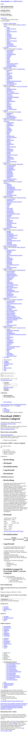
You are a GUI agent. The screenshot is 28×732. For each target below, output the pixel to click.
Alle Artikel (6, 357)
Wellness (9, 177)
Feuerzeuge (9, 90)
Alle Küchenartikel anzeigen (13, 346)
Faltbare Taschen (11, 276)
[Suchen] (15, 373)
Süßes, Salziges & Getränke (10, 246)
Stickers (8, 105)
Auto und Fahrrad (11, 199)
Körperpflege (7, 162)
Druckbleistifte (10, 234)
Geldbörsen (9, 129)
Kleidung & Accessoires (9, 118)
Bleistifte (9, 231)
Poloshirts (9, 142)
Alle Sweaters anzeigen (12, 154)
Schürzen (6, 639)
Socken (8, 148)
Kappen (8, 138)
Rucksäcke (9, 293)
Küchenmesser (10, 339)
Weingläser (9, 36)
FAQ (5, 370)
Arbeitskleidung (10, 122)
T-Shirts (8, 156)
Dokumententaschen (11, 274)
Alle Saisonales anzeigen (12, 63)
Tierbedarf (9, 224)
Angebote (6, 361)
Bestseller (6, 365)
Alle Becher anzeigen (12, 31)
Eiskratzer (9, 184)
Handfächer (9, 130)
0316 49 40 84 (4, 405)
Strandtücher (10, 221)
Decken (8, 329)
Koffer (8, 280)
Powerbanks (9, 322)
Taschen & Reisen (8, 268)
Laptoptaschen (10, 283)
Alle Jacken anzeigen (12, 137)
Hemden (9, 132)
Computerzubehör (11, 301)
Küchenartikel (10, 337)
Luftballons (9, 98)
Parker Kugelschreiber (12, 238)
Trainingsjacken (10, 158)
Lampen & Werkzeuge (9, 180)
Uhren (8, 352)
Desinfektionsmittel (11, 165)
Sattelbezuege (10, 200)
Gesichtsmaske (10, 168)
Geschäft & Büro (8, 67)
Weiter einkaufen (8, 402)
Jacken (8, 134)
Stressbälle (9, 106)
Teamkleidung (10, 157)
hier (23, 728)
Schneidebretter (10, 342)
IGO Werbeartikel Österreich (10, 662)
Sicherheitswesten (11, 188)
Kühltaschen (9, 282)
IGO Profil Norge (11, 678)
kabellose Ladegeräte (12, 315)
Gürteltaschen (10, 278)
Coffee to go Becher (11, 28)
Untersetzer (9, 353)
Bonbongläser (10, 259)
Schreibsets (9, 242)
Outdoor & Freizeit (8, 196)
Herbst (8, 58)
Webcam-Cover (10, 302)
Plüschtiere (9, 99)
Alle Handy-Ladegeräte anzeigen (14, 318)
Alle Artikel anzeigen (12, 46)
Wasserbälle (9, 225)
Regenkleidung (10, 144)
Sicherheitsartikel (11, 187)
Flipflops (9, 128)
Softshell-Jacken (10, 136)
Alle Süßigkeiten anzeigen (13, 264)
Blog (5, 369)
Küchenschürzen (10, 347)
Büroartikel (9, 70)
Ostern (8, 59)
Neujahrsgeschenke (11, 54)
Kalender (6, 110)
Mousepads (9, 75)
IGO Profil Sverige (11, 667)
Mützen (8, 141)
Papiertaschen (10, 286)
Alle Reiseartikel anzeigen (13, 291)
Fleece (8, 126)
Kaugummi (9, 260)
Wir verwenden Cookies (6, 730)
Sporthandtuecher (11, 333)
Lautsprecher (10, 321)
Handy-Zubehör (10, 311)
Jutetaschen (9, 279)
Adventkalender (10, 50)
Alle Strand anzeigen (11, 223)
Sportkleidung (10, 150)
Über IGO (6, 606)
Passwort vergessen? (8, 387)
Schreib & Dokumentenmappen (14, 81)
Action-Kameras (10, 306)
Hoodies (9, 153)
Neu (5, 366)
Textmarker (9, 243)
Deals (2, 404)
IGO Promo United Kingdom (13, 677)
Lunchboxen (10, 341)
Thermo (8, 42)
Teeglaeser (9, 35)
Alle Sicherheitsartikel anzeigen (14, 189)
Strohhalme (9, 343)
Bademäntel (9, 331)
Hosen (8, 133)
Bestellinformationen (8, 617)
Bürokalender (10, 113)
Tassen (8, 39)
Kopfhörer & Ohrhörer (12, 319)
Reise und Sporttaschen (12, 287)
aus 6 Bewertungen (11, 423)
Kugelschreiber (10, 236)
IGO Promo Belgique (12, 666)
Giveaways (9, 94)
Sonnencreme (10, 175)
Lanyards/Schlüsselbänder (13, 97)
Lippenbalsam (10, 173)
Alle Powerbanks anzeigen (7, 434)
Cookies (5, 686)
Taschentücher (10, 176)
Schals (8, 145)
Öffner (8, 345)
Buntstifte (9, 232)
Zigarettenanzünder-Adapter (13, 317)
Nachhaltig (6, 362)
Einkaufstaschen (7, 643)
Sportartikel (9, 215)
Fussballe (9, 216)
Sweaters (9, 152)
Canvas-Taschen (10, 272)
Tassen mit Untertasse (12, 40)
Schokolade (9, 263)
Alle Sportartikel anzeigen (13, 217)
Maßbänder (9, 185)
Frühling (9, 57)
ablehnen (15, 722)
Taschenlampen (10, 191)
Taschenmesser (10, 192)
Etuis (8, 71)
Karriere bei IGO (8, 609)
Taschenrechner (10, 82)
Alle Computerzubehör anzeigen (14, 303)
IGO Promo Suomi (11, 674)
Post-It (8, 79)
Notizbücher (9, 78)
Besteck (8, 338)
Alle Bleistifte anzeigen (12, 235)
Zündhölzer (9, 108)
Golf (8, 207)
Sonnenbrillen (10, 149)
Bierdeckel (9, 251)
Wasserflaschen (10, 45)
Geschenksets (10, 53)
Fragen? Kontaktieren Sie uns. (8, 429)
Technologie (6, 298)
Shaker (8, 30)
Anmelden (6, 382)
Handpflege (9, 171)
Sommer (9, 61)
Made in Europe (7, 367)
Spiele (8, 102)
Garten (8, 205)
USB (8, 323)
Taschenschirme (10, 212)
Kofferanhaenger (11, 290)
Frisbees (8, 204)
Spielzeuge (9, 103)
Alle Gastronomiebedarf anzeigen (14, 255)
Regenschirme (10, 209)
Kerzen (8, 335)
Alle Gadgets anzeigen (12, 310)
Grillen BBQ (10, 208)
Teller (8, 350)
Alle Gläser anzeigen (11, 38)
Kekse (8, 256)
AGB (5, 682)
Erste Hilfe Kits (10, 167)
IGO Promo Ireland (11, 673)
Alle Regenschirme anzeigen (13, 213)
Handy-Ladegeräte (11, 313)
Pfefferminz (9, 262)
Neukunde (6, 388)
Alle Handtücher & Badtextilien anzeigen (16, 334)
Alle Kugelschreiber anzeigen (14, 240)
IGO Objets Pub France (12, 670)
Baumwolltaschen (11, 271)
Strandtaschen (10, 295)
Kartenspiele (9, 95)
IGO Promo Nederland (12, 679)
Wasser (8, 266)
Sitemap (5, 687)
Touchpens (9, 239)
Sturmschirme (10, 211)
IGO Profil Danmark (11, 669)
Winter (8, 62)
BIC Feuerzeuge (10, 91)
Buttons (8, 87)
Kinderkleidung (10, 140)
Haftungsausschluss (8, 685)
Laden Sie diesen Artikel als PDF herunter (13, 531)
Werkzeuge (9, 193)
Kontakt (5, 619)
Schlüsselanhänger (11, 101)
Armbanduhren (10, 125)
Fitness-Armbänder (11, 307)
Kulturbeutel (9, 172)
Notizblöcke (9, 77)
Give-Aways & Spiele (9, 85)
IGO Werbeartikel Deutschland (14, 671)
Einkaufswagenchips (11, 89)
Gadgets (8, 305)
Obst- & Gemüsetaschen (12, 284)
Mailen (18, 405)
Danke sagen (10, 51)
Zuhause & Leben (8, 326)
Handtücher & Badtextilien (13, 330)
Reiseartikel (9, 289)
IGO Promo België (11, 665)
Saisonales (9, 55)
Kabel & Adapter (11, 314)
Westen (8, 160)
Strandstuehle (10, 220)
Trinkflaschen (10, 43)
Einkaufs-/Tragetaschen (12, 275)
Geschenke (6, 47)
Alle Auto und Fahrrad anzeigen (14, 201)
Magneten (9, 349)
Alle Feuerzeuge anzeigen (13, 93)
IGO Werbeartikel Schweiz (13, 675)
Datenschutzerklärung (9, 683)
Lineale (8, 74)
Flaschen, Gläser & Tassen (10, 23)
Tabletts (8, 254)
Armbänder (9, 124)
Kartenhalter (9, 73)
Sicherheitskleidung (11, 146)
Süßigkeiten (9, 258)
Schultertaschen (10, 294)
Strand (8, 219)
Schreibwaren (7, 228)
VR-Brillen (9, 309)
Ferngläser (9, 203)
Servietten (9, 252)
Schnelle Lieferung (11, 65)
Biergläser (9, 34)
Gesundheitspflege (11, 169)
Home (5, 408)
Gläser (8, 32)
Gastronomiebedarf (11, 250)
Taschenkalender (10, 116)
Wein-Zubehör (10, 354)
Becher (8, 27)
